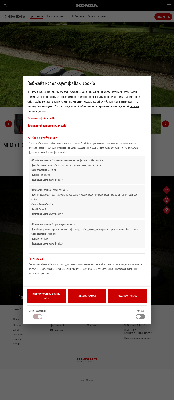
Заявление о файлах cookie (41, 118)
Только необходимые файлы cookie (46, 296)
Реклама (140, 310)
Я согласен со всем (127, 296)
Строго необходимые (38, 310)
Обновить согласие (87, 296)
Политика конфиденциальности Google (46, 125)
